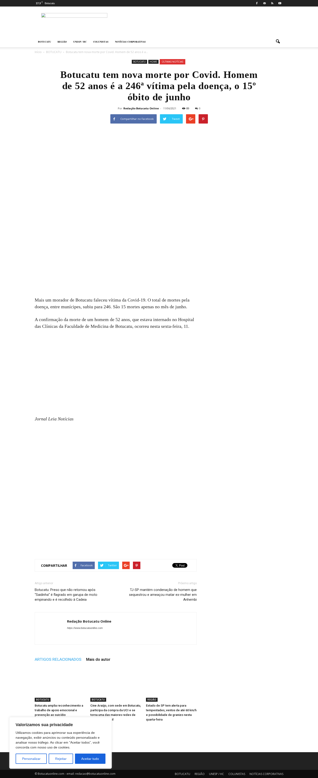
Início (38, 52)
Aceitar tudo (90, 759)
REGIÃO (62, 41)
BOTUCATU (44, 41)
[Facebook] (256, 3)
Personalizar (31, 759)
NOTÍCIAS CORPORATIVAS (130, 41)
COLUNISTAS (100, 41)
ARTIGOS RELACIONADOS (58, 659)
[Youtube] (279, 3)
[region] (60, 743)
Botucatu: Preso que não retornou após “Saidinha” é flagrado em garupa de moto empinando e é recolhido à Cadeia (66, 595)
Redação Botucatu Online (141, 108)
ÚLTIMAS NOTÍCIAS (172, 61)
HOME (153, 61)
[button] (277, 41)
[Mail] (264, 3)
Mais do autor (98, 659)
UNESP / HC (80, 41)
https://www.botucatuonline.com (85, 628)
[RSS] (272, 3)
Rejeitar (61, 759)
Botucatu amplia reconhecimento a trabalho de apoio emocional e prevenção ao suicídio (59, 710)
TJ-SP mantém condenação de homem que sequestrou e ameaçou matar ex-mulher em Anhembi (163, 595)
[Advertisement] (116, 262)
